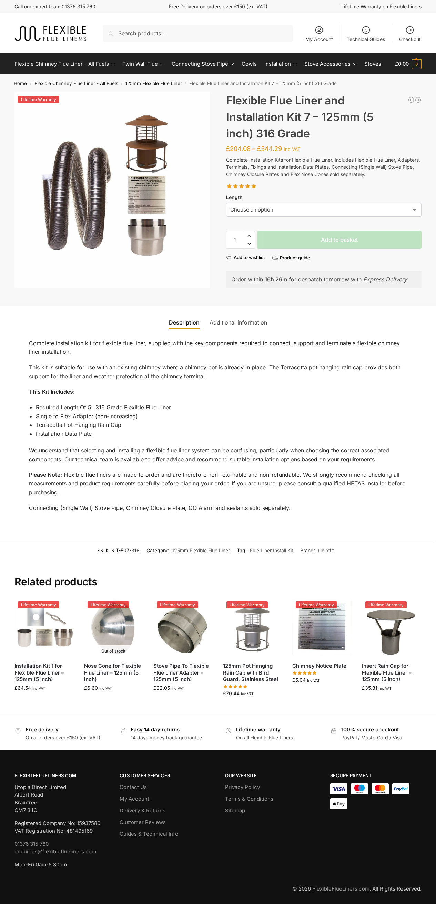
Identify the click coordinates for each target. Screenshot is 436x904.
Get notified (113, 702)
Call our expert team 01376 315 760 (54, 6)
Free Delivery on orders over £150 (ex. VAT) (218, 6)
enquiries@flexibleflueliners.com (55, 851)
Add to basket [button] (44, 702)
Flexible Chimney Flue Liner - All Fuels (76, 83)
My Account (319, 39)
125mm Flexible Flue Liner (153, 83)
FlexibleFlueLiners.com (340, 888)
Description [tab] (184, 322)
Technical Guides (366, 39)
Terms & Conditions (249, 798)
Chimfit (326, 550)
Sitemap (235, 810)
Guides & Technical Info (149, 834)
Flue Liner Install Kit (271, 550)
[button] (408, 64)
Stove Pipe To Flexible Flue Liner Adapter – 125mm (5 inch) (181, 672)
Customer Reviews (143, 822)
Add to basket (339, 239)
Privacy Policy (242, 787)
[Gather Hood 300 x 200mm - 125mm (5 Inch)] (418, 99)
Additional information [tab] (238, 322)
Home (20, 83)
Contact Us (133, 787)
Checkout (410, 39)
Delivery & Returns (142, 810)
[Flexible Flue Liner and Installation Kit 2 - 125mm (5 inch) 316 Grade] (411, 99)
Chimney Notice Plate (319, 665)
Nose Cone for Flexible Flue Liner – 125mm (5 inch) (112, 672)
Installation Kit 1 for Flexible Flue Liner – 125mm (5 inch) (39, 672)
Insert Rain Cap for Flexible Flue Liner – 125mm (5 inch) (387, 672)
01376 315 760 (31, 844)
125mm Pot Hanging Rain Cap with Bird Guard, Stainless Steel (250, 672)
